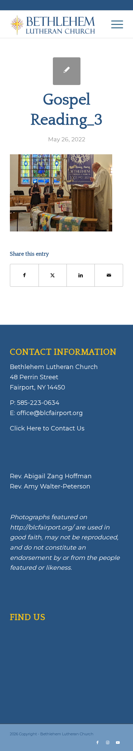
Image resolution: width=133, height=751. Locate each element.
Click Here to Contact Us (47, 428)
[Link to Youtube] (118, 742)
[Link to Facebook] (97, 742)
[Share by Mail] (108, 275)
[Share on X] (52, 275)
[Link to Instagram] (108, 742)
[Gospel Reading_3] (66, 71)
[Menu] (113, 24)
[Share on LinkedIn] (80, 275)
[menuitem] (113, 24)
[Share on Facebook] (24, 275)
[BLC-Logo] (55, 24)
